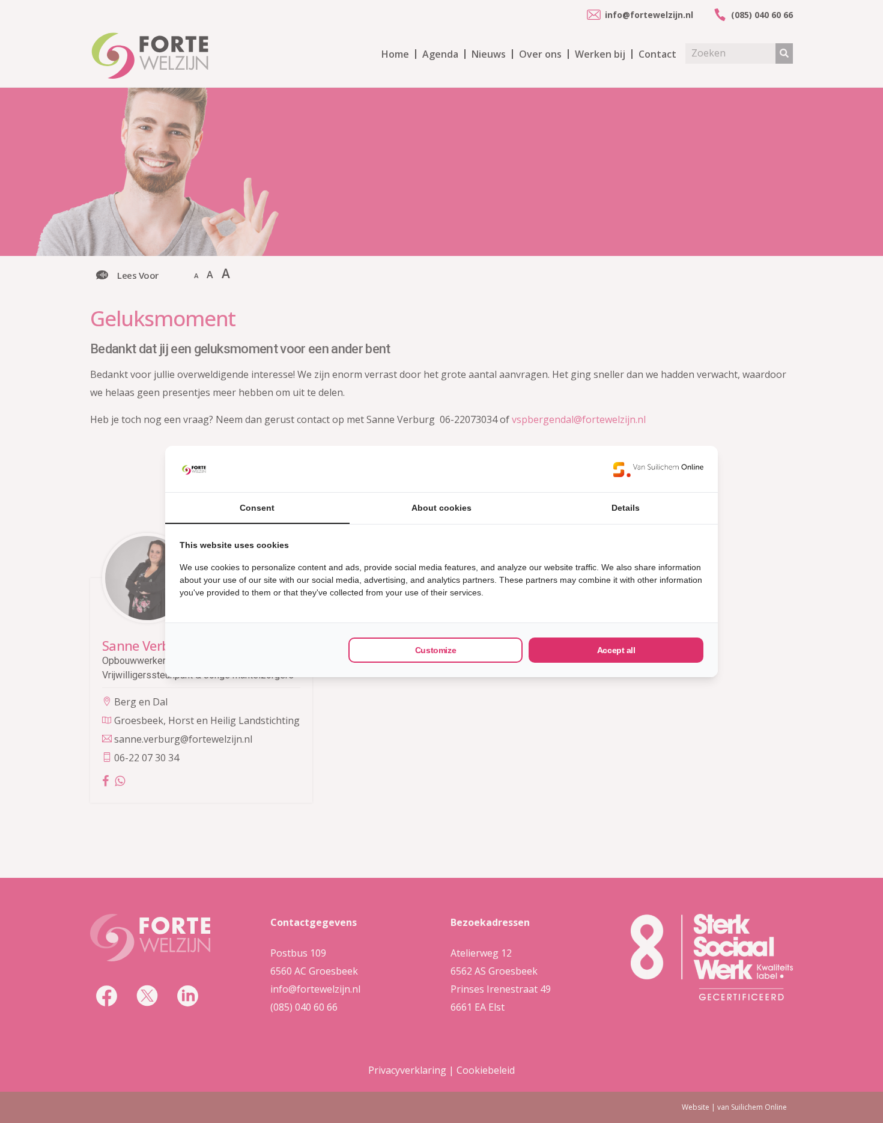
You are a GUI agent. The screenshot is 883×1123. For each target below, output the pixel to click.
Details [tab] (625, 508)
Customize (435, 650)
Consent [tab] (257, 508)
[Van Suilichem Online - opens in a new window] (658, 469)
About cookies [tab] (441, 508)
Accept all (616, 650)
